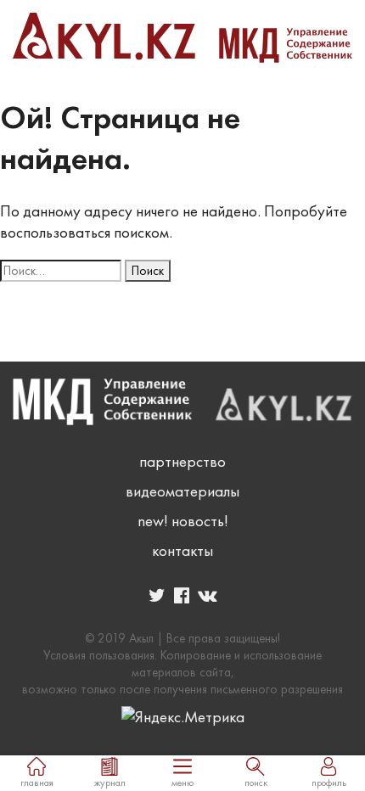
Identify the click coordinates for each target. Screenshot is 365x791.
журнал (110, 782)
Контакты (182, 550)
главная (36, 782)
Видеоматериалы (182, 491)
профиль (329, 782)
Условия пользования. (100, 655)
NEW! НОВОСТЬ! (183, 520)
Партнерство (182, 461)
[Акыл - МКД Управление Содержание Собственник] (182, 38)
